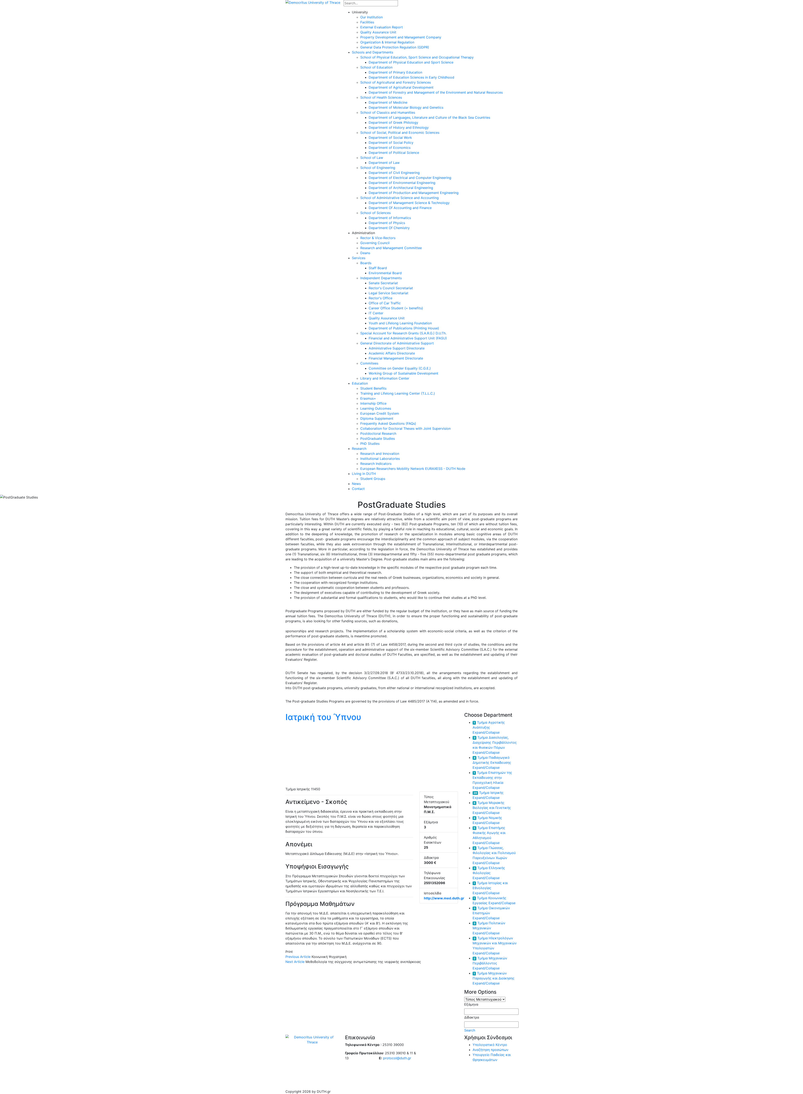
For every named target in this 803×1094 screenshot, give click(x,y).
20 (475, 792)
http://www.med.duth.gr (444, 898)
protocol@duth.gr (397, 1058)
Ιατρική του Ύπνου (323, 717)
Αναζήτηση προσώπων (490, 1050)
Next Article (294, 962)
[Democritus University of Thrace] (312, 2)
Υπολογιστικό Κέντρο (490, 1045)
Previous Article (298, 957)
